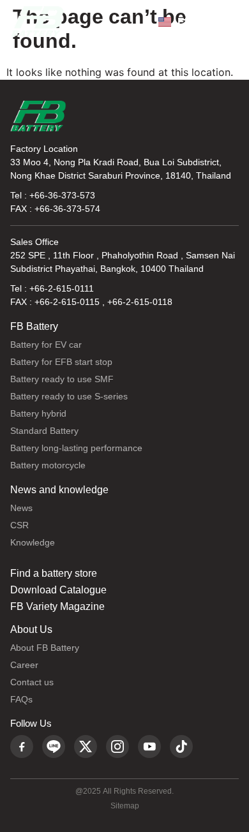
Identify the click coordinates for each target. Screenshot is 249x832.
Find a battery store (53, 573)
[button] (225, 21)
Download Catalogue (58, 590)
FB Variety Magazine (57, 606)
